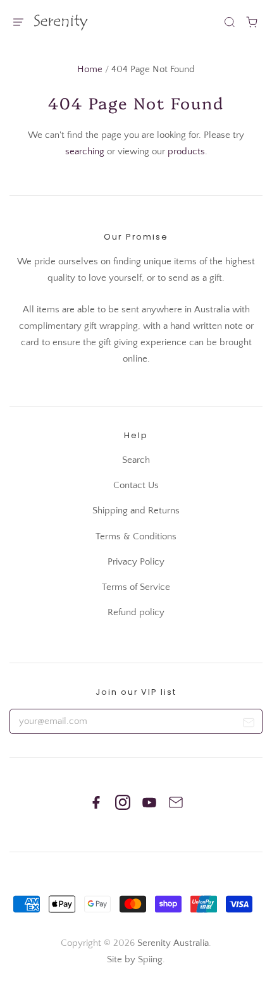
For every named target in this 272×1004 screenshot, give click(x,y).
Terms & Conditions (136, 536)
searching (84, 151)
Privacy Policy (136, 561)
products (186, 151)
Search (136, 460)
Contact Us (136, 485)
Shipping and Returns (136, 510)
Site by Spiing (135, 959)
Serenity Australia (173, 943)
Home (89, 69)
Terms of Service (136, 587)
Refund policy (136, 612)
